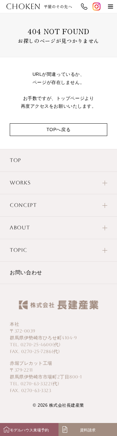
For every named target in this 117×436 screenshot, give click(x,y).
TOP (15, 160)
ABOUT (20, 228)
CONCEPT (23, 205)
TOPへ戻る (58, 129)
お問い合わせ (26, 272)
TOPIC (18, 250)
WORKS (20, 183)
